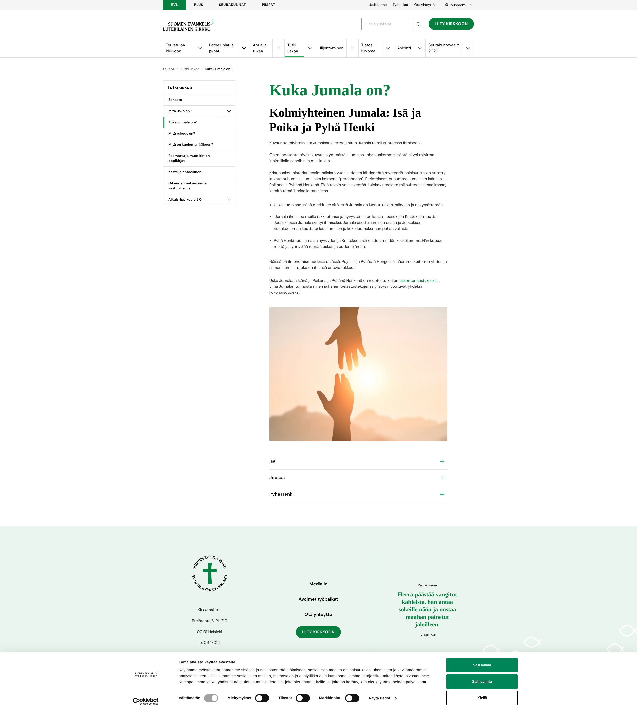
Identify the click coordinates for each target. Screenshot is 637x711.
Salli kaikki (482, 665)
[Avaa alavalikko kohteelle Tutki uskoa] (310, 48)
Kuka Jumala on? (182, 122)
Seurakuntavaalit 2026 (443, 48)
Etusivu (169, 69)
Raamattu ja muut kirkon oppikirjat (189, 158)
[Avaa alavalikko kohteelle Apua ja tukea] (278, 48)
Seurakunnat (232, 5)
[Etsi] (419, 24)
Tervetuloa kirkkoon (175, 48)
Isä (272, 461)
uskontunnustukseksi (418, 280)
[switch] (262, 698)
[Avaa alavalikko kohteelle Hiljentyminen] (352, 48)
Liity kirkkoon (451, 23)
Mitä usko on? (180, 111)
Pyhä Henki (281, 494)
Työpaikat (400, 5)
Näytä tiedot (379, 698)
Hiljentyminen (331, 48)
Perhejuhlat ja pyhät (221, 48)
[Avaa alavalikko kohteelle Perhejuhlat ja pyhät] (244, 48)
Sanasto (175, 100)
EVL (174, 5)
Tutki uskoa (292, 48)
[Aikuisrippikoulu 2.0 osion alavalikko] (229, 199)
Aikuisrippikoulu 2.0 (185, 199)
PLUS (198, 5)
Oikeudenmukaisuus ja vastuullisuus (187, 186)
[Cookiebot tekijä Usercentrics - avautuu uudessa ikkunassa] (145, 701)
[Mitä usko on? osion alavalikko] (229, 111)
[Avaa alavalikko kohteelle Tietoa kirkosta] (388, 48)
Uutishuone (378, 5)
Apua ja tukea (259, 48)
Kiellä (482, 698)
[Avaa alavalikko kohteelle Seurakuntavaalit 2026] (468, 48)
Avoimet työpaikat (318, 599)
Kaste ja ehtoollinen (184, 172)
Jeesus (277, 478)
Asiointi (404, 48)
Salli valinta (482, 681)
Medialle (318, 584)
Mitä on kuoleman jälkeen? (190, 144)
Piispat (268, 5)
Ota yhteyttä (424, 5)
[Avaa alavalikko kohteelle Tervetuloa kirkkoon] (200, 48)
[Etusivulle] (188, 25)
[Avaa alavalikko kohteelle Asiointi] (419, 48)
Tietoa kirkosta (368, 48)
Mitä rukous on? (181, 133)
